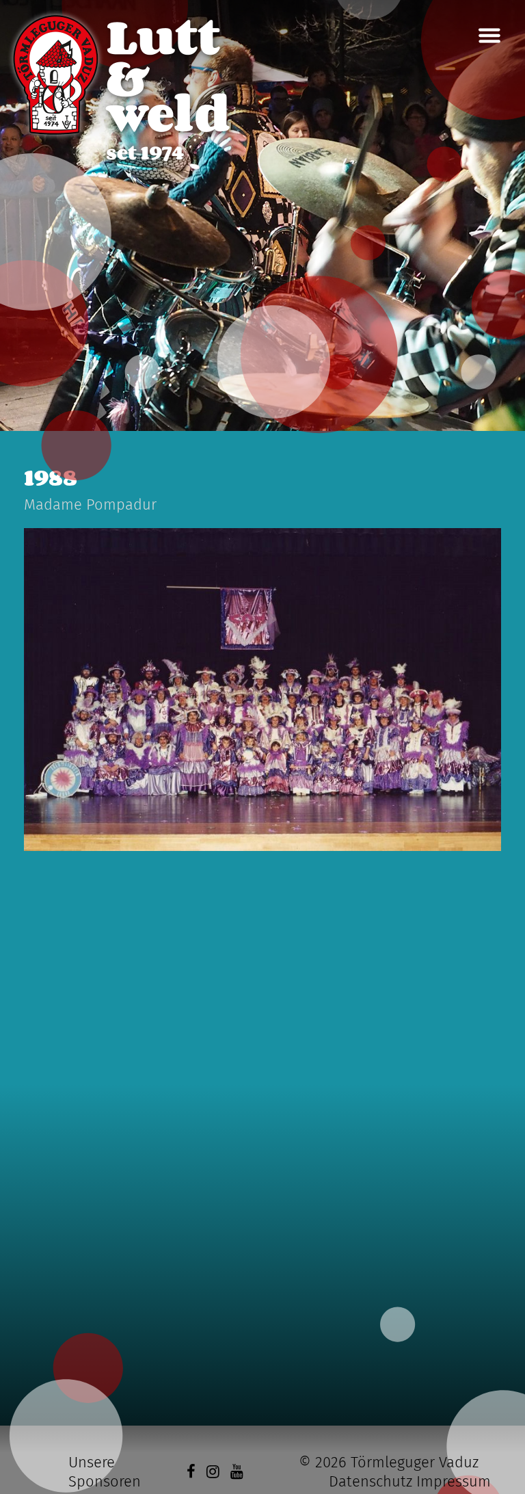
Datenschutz (370, 1481)
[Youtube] (236, 1472)
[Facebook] (191, 1472)
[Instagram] (212, 1472)
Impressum (453, 1481)
